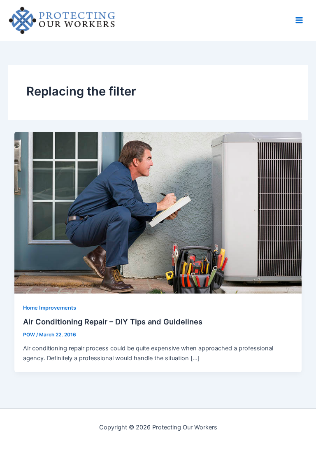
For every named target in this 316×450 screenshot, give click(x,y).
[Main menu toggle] (299, 20)
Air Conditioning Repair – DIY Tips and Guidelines (112, 321)
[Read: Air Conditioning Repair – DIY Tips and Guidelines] (158, 212)
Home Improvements (49, 308)
